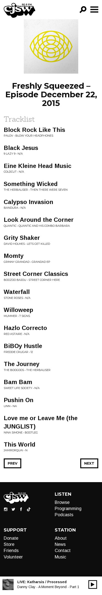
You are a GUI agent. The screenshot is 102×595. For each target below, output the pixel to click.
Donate (11, 538)
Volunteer (13, 556)
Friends (11, 550)
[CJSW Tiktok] (29, 509)
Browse (62, 502)
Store (9, 544)
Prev (12, 463)
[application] (93, 584)
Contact (63, 550)
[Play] (92, 584)
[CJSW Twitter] (13, 509)
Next (89, 463)
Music (60, 556)
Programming (68, 508)
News (60, 544)
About (61, 538)
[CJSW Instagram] (6, 509)
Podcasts (64, 514)
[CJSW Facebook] (21, 509)
